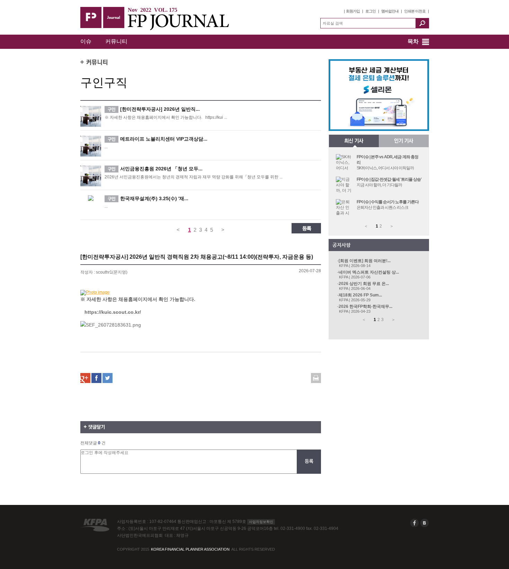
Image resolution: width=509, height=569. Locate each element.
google (85, 378)
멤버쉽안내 (390, 11)
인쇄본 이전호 (415, 11)
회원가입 (353, 11)
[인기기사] (404, 141)
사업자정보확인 (261, 522)
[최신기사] (354, 141)
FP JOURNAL (180, 22)
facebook (96, 378)
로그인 (370, 11)
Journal (113, 17)
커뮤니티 (116, 41)
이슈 (85, 41)
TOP (87, 510)
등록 (306, 228)
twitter (107, 378)
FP (90, 17)
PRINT (316, 378)
